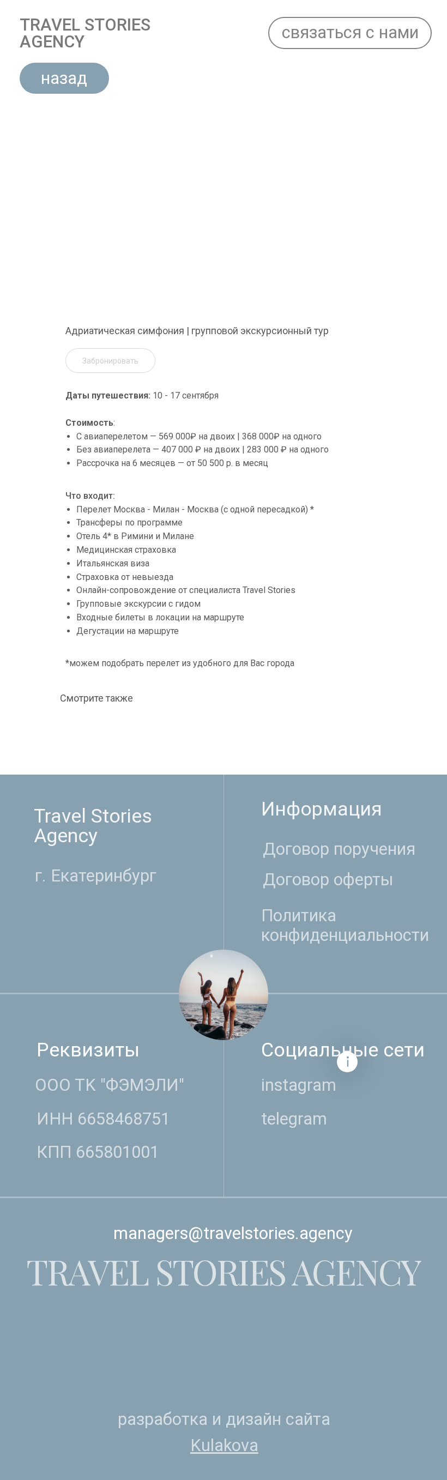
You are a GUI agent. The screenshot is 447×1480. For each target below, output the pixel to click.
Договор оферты (328, 879)
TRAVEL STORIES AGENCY (85, 33)
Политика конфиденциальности (345, 925)
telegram (294, 1119)
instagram (298, 1085)
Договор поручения (339, 849)
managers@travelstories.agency (233, 1233)
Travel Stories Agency (93, 826)
